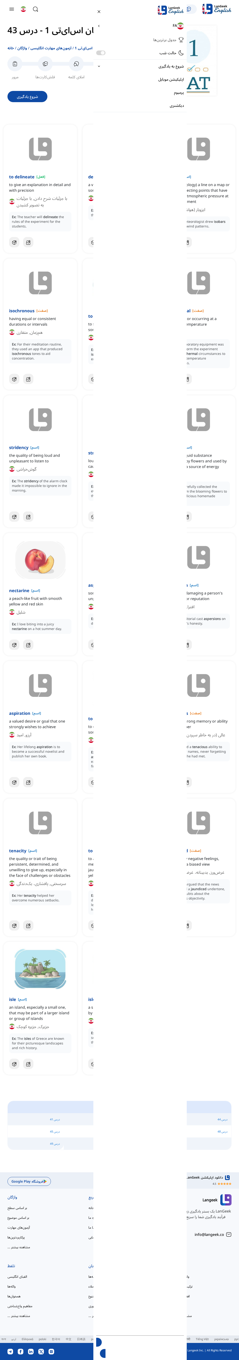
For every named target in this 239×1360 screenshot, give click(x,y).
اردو (13, 1339)
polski (42, 1339)
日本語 (81, 1339)
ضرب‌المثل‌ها (178, 1306)
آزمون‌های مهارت (18, 1227)
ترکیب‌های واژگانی (181, 1286)
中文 (68, 1339)
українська (221, 1339)
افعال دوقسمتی (179, 1296)
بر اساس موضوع (18, 1217)
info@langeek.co (209, 1234)
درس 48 (223, 1131)
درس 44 (223, 1119)
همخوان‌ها (14, 1296)
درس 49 (55, 1144)
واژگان (22, 48)
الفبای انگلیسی (17, 1276)
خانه (10, 48)
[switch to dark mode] (100, 52)
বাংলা (3, 1339)
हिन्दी (187, 1339)
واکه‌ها (11, 1286)
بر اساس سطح (17, 1207)
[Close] (99, 11)
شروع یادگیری (27, 96)
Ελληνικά (27, 1339)
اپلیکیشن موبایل (171, 79)
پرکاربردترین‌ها (16, 1237)
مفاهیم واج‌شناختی (19, 1306)
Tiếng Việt (202, 1339)
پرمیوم (179, 92)
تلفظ (11, 1265)
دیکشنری (177, 105)
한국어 (56, 1339)
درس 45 (55, 1131)
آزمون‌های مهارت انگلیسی (50, 48)
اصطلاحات (177, 1265)
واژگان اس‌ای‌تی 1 (89, 48)
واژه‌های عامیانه (179, 1276)
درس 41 (55, 1119)
